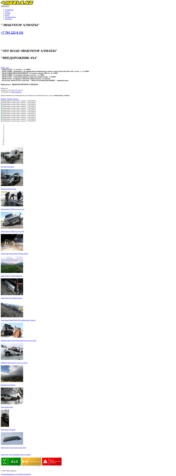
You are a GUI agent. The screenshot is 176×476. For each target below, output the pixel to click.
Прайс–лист (5, 68)
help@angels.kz (16, 92)
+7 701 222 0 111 (12, 32)
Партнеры (8, 19)
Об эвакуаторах (10, 17)
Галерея (7, 13)
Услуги (7, 11)
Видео (7, 15)
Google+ (4, 99)
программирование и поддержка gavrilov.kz (16, 474)
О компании (9, 10)
